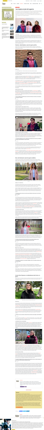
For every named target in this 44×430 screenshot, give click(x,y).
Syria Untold (35, 212)
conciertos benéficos (24, 345)
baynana (16, 16)
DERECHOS (21, 3)
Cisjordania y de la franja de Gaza (19, 81)
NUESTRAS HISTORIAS (35, 3)
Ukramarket (30, 322)
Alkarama (33, 76)
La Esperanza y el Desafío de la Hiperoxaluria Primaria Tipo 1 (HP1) (5, 28)
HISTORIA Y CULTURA (26, 3)
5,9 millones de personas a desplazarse (32, 82)
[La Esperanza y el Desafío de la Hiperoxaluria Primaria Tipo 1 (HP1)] (12, 28)
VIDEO (31, 3)
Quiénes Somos (27, 0)
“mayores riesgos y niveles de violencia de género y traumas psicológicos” (28, 151)
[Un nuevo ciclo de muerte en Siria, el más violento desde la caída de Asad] (12, 37)
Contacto (31, 0)
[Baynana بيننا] (4, 3)
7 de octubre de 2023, (35, 90)
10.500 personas (35, 370)
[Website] (26, 386)
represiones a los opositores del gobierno (29, 206)
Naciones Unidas (28, 148)
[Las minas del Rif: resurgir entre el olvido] (12, 31)
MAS (39, 3)
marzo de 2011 (35, 203)
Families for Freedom (38, 251)
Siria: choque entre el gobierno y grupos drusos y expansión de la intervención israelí (5, 34)
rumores (25, 317)
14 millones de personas (34, 372)
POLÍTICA (14, 3)
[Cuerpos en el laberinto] (12, 25)
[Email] (24, 386)
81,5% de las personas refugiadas (23, 83)
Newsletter (34, 0)
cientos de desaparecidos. (18, 207)
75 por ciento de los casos (23, 258)
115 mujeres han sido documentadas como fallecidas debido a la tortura (28, 254)
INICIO (11, 3)
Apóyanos (19, 407)
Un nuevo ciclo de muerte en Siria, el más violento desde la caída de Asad (5, 37)
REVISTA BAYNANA (29, 389)
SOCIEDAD (18, 3)
